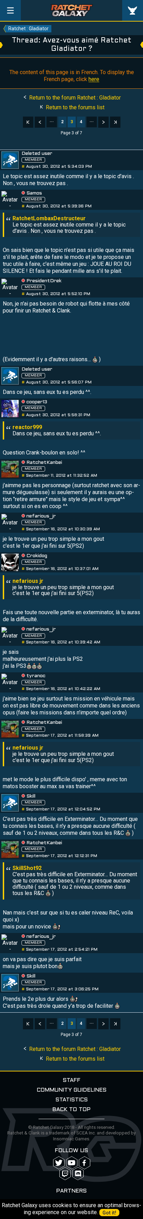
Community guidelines (72, 1090)
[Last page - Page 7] (115, 122)
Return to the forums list (74, 107)
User (132, 10)
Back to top (71, 1109)
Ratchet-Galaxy (72, 10)
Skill (30, 796)
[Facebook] (84, 1162)
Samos (34, 193)
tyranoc (35, 676)
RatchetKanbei (44, 462)
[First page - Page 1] (28, 122)
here (94, 79)
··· (52, 121)
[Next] (103, 122)
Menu (10, 10)
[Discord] (78, 1173)
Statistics (72, 1099)
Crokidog (36, 556)
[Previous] (40, 122)
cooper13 (36, 402)
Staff (72, 1080)
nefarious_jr (41, 516)
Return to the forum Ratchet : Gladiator (74, 97)
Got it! (109, 1213)
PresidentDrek (43, 281)
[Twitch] (65, 1173)
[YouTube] (71, 1162)
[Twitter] (59, 1162)
